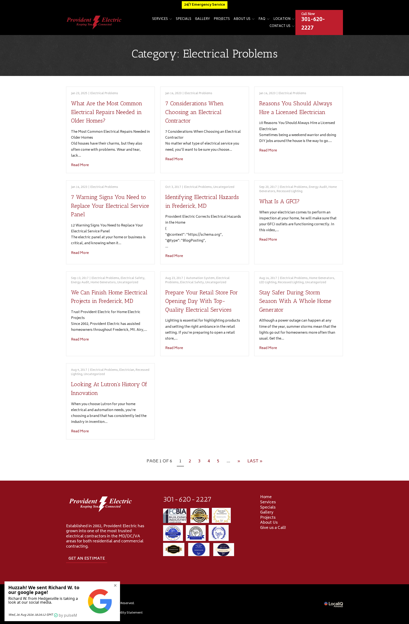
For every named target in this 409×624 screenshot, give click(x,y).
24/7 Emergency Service (204, 5)
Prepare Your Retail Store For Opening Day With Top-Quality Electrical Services (201, 301)
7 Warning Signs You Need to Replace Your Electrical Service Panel (110, 206)
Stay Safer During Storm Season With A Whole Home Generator (295, 301)
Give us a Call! (273, 528)
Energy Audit (318, 187)
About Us (242, 19)
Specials (183, 19)
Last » (254, 461)
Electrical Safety (132, 278)
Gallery (202, 19)
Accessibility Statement (125, 612)
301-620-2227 (187, 499)
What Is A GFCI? (279, 201)
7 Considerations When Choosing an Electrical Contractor (194, 112)
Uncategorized (223, 187)
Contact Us (280, 26)
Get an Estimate (86, 558)
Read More (80, 165)
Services (160, 19)
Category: (205, 53)
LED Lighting (267, 282)
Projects (222, 19)
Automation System (200, 278)
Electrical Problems (104, 93)
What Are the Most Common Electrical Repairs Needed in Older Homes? (106, 112)
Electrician (126, 370)
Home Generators (103, 282)
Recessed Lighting (289, 191)
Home (266, 497)
